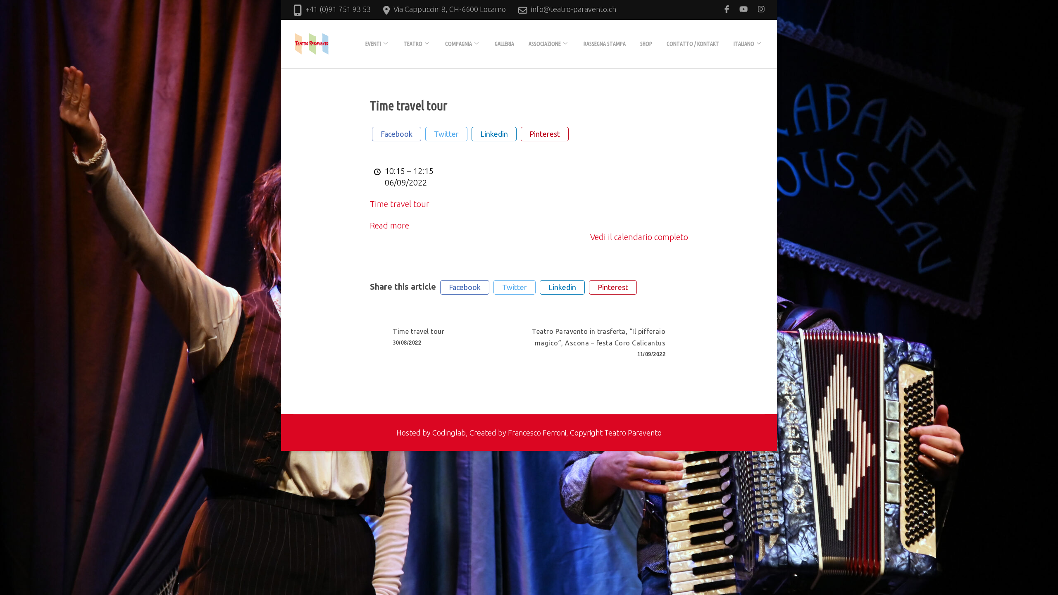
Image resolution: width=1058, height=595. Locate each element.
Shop (646, 43)
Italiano (744, 43)
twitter (446, 134)
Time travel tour (399, 204)
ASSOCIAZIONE (545, 43)
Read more (389, 225)
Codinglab (449, 432)
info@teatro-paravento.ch (573, 9)
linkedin (494, 134)
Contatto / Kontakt (693, 43)
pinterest (544, 134)
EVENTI (373, 43)
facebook (396, 134)
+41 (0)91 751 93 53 (338, 9)
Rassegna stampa (605, 43)
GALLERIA (504, 43)
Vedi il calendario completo (639, 237)
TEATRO (413, 43)
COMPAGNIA (458, 43)
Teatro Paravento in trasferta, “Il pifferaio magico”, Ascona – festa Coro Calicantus (598, 342)
